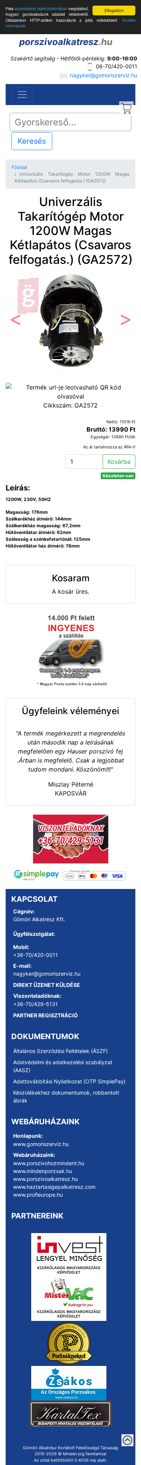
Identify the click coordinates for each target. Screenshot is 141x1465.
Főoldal (19, 167)
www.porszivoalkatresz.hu (45, 1179)
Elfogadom (114, 10)
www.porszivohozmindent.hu (48, 1163)
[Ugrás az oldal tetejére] (127, 1440)
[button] (15, 321)
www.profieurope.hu (38, 1194)
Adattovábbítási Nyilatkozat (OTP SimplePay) (69, 1081)
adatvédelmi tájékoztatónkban (41, 8)
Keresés (32, 141)
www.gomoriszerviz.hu (41, 1144)
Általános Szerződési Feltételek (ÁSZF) (60, 1051)
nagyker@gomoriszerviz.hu (103, 75)
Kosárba (119, 461)
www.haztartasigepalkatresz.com (54, 1187)
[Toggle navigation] (22, 94)
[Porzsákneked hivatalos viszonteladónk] (68, 1342)
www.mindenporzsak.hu (42, 1171)
